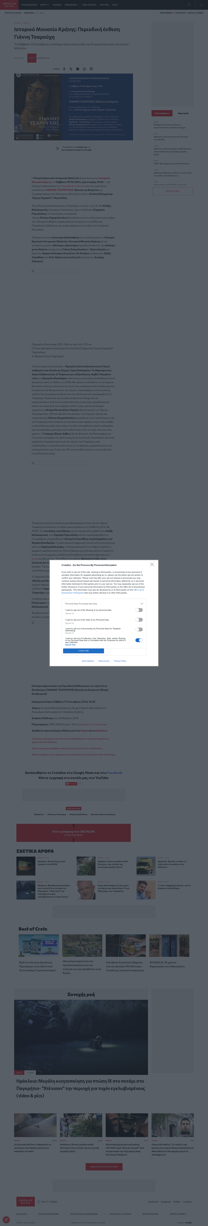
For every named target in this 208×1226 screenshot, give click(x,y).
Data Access (104, 661)
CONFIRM (83, 651)
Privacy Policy (120, 661)
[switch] (139, 610)
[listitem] (104, 603)
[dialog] (104, 613)
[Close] (153, 565)
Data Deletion (88, 661)
